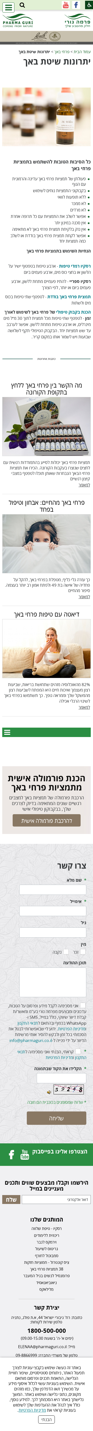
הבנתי (46, 1419)
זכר (75, 952)
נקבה (57, 952)
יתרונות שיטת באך (57, 61)
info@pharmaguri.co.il (30, 1040)
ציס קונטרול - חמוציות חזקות (46, 1262)
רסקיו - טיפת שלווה (46, 1228)
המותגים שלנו (46, 1219)
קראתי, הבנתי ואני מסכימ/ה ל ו (51, 1054)
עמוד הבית (82, 51)
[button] (22, 5)
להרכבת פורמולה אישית (46, 820)
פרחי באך (61, 51)
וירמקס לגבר (47, 1242)
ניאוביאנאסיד (46, 1282)
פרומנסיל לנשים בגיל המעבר (46, 1275)
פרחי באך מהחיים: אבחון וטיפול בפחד (47, 505)
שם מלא (74, 880)
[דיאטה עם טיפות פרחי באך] (46, 648)
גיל (83, 922)
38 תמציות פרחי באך (46, 1269)
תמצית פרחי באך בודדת (69, 297)
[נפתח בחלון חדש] (76, 5)
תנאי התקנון (28, 1023)
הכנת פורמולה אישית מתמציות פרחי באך (46, 783)
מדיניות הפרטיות (32, 1410)
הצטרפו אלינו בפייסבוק (59, 1151)
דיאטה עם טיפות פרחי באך (46, 614)
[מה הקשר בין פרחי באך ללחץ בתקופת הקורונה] (46, 426)
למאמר (84, 485)
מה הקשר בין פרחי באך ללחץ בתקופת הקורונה (46, 388)
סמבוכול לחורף (46, 1255)
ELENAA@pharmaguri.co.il (42, 1346)
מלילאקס (46, 1289)
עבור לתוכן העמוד (46, 14)
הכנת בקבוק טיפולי (73, 312)
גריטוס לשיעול (46, 1248)
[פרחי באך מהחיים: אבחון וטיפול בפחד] (46, 543)
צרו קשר (71, 865)
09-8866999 (26, 1355)
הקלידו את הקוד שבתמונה (58, 1068)
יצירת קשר (46, 1307)
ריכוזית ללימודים (46, 1235)
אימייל (76, 901)
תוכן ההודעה (74, 963)
